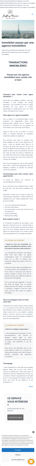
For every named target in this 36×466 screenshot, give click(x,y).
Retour (31, 386)
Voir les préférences (18, 459)
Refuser (18, 455)
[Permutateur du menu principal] (32, 14)
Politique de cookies (7, 463)
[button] (33, 432)
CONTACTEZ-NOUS (15, 417)
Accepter (18, 450)
